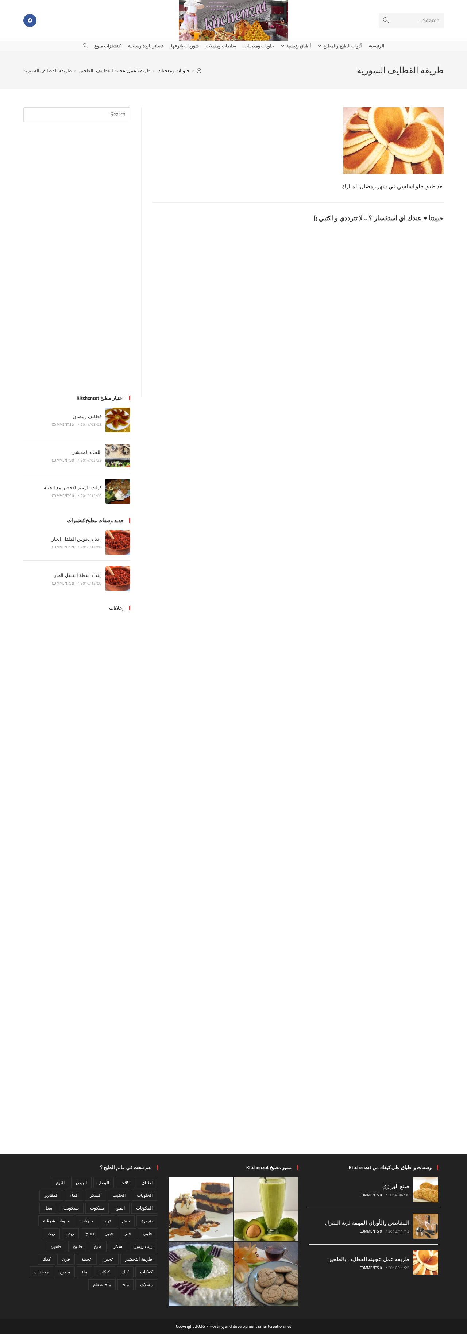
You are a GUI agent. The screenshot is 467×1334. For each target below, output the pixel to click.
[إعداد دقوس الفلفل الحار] (117, 542)
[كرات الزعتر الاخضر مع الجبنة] (117, 491)
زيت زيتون (143, 1246)
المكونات (144, 1208)
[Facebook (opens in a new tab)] (29, 20)
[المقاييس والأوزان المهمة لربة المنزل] (425, 1226)
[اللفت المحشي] (117, 455)
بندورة (147, 1221)
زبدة (70, 1233)
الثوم (60, 1182)
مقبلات (146, 1284)
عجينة (86, 1259)
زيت (51, 1233)
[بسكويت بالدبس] (266, 1274)
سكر (117, 1246)
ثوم (108, 1221)
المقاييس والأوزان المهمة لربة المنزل (367, 1222)
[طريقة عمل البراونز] (201, 1209)
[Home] (199, 70)
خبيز (109, 1233)
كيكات (104, 1272)
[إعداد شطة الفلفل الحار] (117, 578)
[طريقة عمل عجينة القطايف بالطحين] (425, 1262)
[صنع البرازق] (425, 1189)
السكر (95, 1195)
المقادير (51, 1195)
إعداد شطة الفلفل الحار (77, 575)
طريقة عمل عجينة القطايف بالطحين (368, 1259)
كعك (47, 1259)
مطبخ (65, 1272)
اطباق (147, 1182)
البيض (81, 1182)
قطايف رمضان (87, 416)
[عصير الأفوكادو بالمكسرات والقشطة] (266, 1209)
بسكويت (71, 1208)
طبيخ (77, 1246)
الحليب (119, 1195)
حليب (148, 1233)
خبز (128, 1233)
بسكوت (97, 1208)
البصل (103, 1182)
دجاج (89, 1233)
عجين (109, 1259)
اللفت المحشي (86, 452)
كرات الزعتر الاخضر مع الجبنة (73, 487)
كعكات (146, 1272)
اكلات (125, 1182)
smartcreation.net (274, 1326)
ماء (84, 1272)
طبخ (98, 1246)
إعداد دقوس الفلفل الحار (76, 539)
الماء (74, 1195)
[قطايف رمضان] (117, 420)
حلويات (87, 1221)
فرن (66, 1259)
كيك (125, 1272)
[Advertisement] (76, 262)
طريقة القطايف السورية (47, 70)
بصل (48, 1208)
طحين (56, 1246)
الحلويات (145, 1195)
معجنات (41, 1272)
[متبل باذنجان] (201, 1274)
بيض (126, 1221)
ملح (125, 1284)
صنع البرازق (395, 1186)
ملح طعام (102, 1284)
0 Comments (63, 424)
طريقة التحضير (139, 1259)
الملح (120, 1208)
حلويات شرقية (56, 1221)
